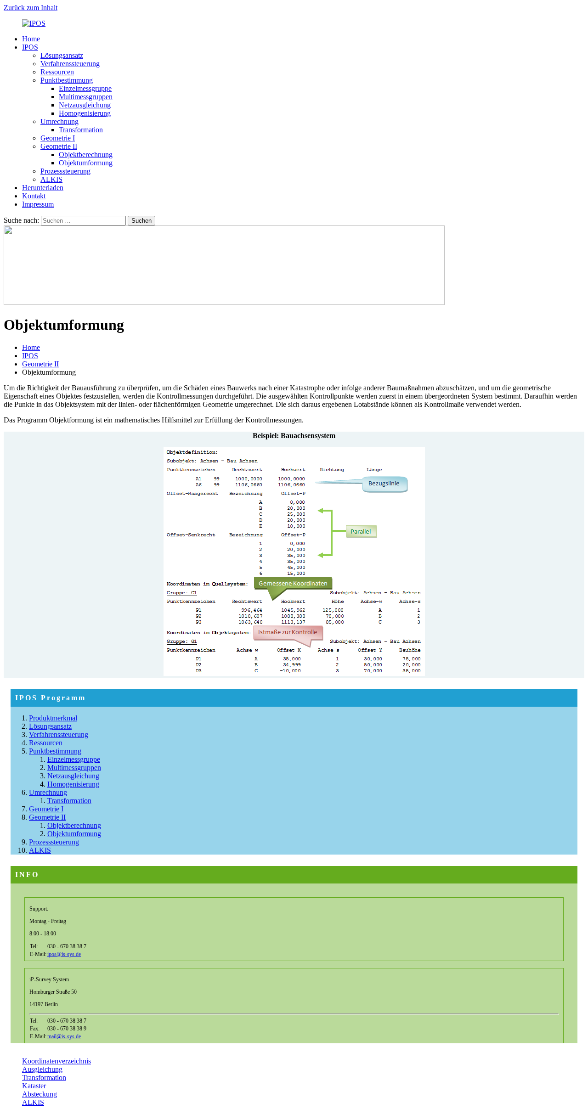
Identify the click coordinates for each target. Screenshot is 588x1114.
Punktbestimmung (66, 80)
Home (31, 39)
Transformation (81, 130)
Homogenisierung (85, 113)
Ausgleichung (42, 1069)
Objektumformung (86, 163)
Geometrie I (57, 138)
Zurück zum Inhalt (30, 7)
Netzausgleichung (85, 105)
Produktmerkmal (53, 718)
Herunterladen (42, 187)
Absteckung (39, 1094)
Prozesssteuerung (65, 171)
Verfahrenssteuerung (70, 64)
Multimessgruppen (86, 97)
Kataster (34, 1086)
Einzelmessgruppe (85, 88)
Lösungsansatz (61, 55)
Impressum (38, 204)
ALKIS (51, 179)
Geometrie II (58, 146)
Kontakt (33, 196)
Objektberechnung (86, 154)
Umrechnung (59, 121)
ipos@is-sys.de (64, 954)
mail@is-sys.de (64, 1036)
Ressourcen (57, 72)
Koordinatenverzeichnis (56, 1061)
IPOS (30, 47)
